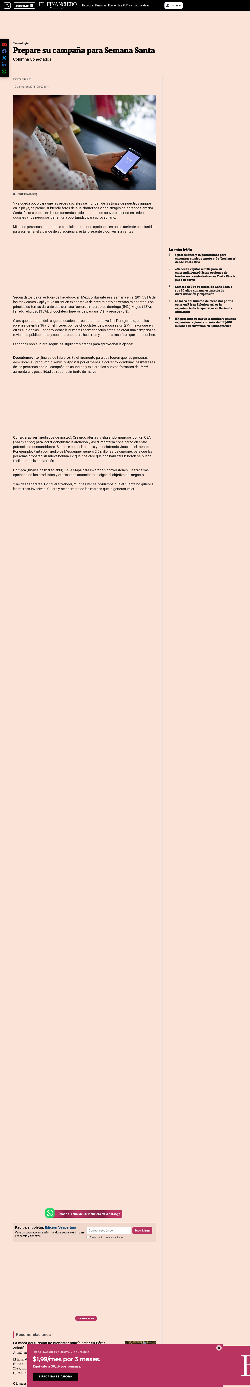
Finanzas (100, 5)
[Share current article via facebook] (4, 51)
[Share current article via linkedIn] (4, 64)
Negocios (88, 5)
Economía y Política (120, 5)
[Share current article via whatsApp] (4, 71)
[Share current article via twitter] (4, 58)
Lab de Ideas (141, 5)
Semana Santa (86, 1318)
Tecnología (21, 43)
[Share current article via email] (4, 44)
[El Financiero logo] (57, 5)
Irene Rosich (24, 79)
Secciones (22, 5)
